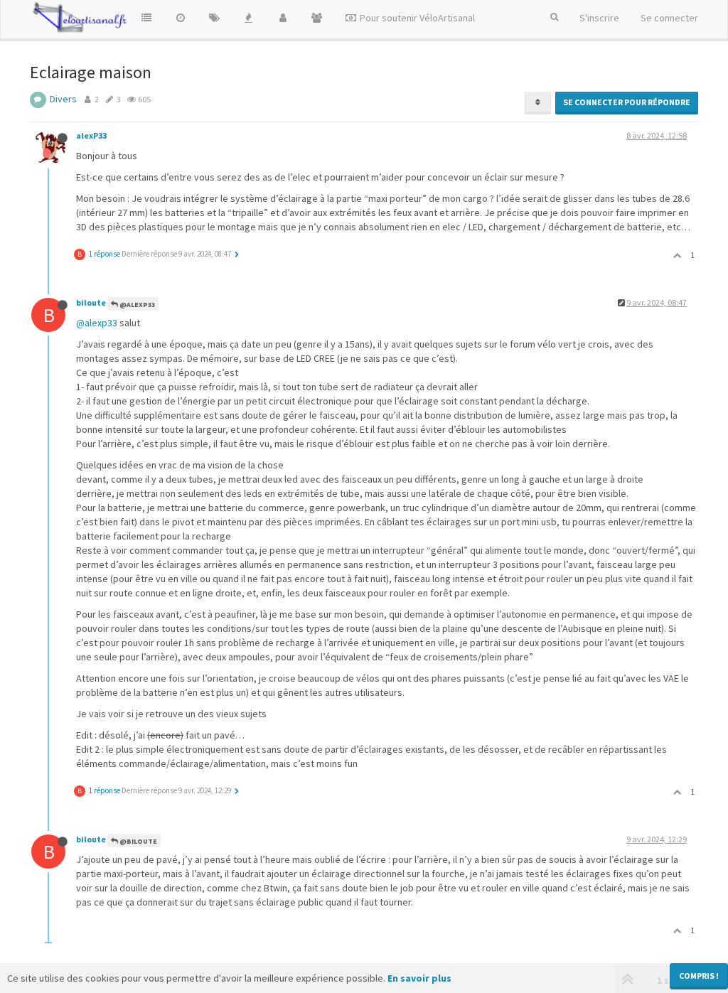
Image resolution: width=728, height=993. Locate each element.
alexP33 (91, 135)
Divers (63, 98)
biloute (91, 302)
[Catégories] (146, 18)
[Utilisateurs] (283, 18)
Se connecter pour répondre (626, 102)
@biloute (137, 841)
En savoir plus (419, 978)
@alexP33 (136, 304)
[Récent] (181, 18)
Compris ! (699, 975)
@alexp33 (96, 322)
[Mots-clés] (215, 18)
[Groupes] (317, 18)
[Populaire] (249, 18)
